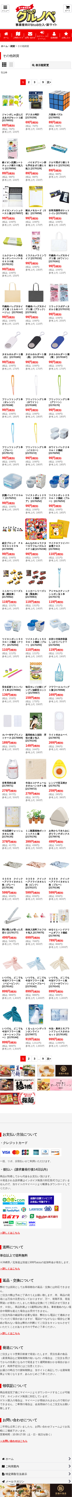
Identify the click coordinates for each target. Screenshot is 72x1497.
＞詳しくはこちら (10, 1232)
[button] (5, 8)
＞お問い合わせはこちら (13, 1441)
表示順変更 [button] (42, 65)
